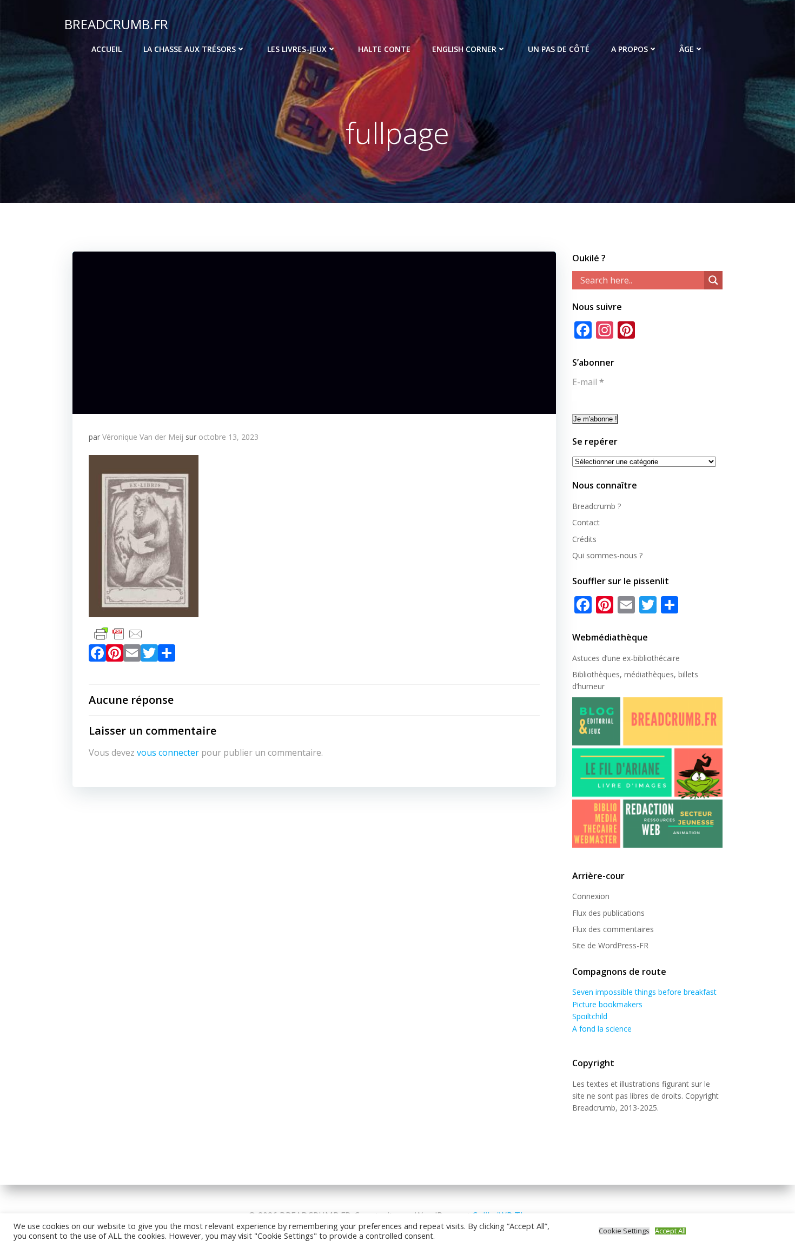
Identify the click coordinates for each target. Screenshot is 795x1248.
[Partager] (166, 655)
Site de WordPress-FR (610, 945)
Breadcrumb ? (596, 506)
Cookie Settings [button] (624, 1230)
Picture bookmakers (607, 1004)
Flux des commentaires (613, 929)
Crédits (584, 539)
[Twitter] (149, 655)
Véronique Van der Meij (142, 437)
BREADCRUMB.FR (116, 24)
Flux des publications (608, 913)
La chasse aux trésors (189, 49)
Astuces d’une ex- (602, 658)
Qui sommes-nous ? (607, 555)
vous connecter (168, 752)
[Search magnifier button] (713, 280)
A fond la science (602, 1029)
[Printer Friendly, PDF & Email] (118, 633)
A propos (629, 49)
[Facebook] (97, 655)
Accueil (106, 49)
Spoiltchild (589, 1016)
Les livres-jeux (297, 49)
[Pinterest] (114, 655)
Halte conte (384, 49)
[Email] (132, 655)
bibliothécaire (656, 658)
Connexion (591, 896)
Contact (586, 522)
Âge (686, 49)
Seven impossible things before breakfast (644, 992)
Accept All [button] (670, 1230)
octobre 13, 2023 (228, 437)
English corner (464, 49)
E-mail (588, 382)
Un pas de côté (558, 49)
